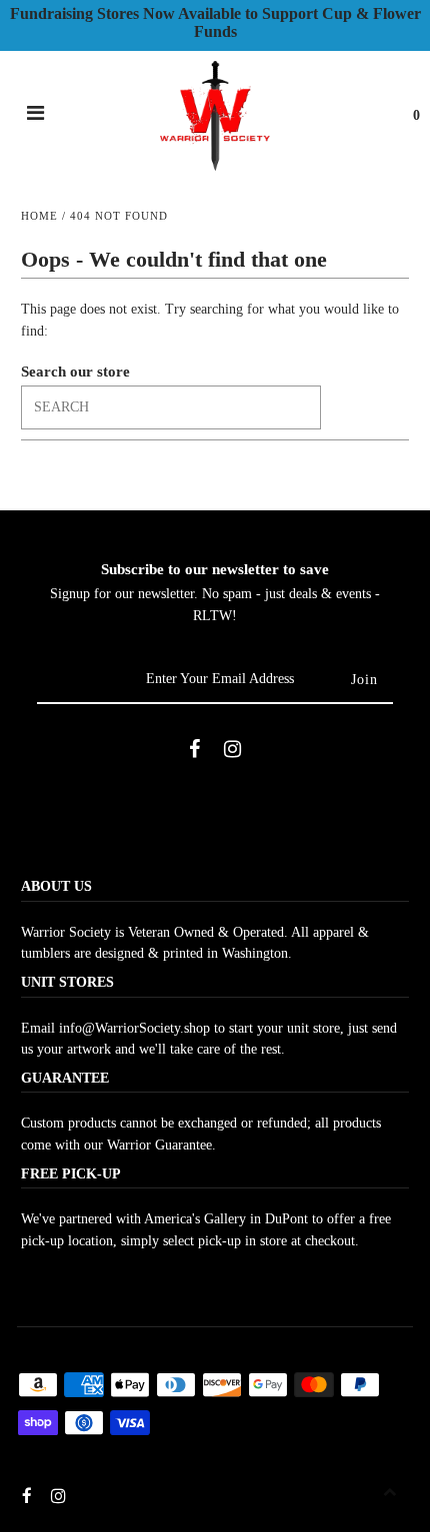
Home (39, 216)
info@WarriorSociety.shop (134, 1028)
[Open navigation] (36, 116)
